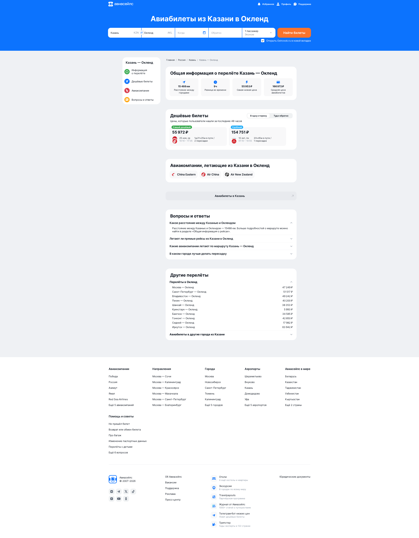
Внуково (250, 382)
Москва (209, 376)
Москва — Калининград (166, 382)
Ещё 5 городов (214, 405)
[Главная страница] (120, 4)
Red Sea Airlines (118, 399)
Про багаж (115, 435)
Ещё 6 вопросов (118, 452)
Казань (249, 387)
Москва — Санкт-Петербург (169, 399)
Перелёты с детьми (120, 446)
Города (210, 369)
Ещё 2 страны (293, 405)
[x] (126, 491)
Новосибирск (213, 382)
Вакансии (170, 482)
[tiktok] (133, 491)
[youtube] (119, 499)
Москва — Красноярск (165, 387)
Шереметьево (253, 376)
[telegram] (119, 491)
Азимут (113, 387)
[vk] (112, 491)
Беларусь (290, 376)
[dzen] (112, 499)
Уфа (247, 399)
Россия (113, 382)
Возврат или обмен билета (125, 429)
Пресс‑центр (173, 499)
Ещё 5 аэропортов (255, 405)
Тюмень (209, 393)
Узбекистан (292, 393)
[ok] (126, 499)
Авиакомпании (119, 369)
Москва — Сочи (161, 376)
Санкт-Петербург (215, 387)
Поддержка (172, 488)
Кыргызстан (292, 399)
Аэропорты (252, 369)
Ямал (112, 393)
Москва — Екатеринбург (167, 405)
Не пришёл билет (119, 423)
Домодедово (252, 393)
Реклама (170, 493)
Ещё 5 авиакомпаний (121, 405)
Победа (113, 376)
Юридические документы (295, 476)
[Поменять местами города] (141, 32)
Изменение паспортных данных (128, 441)
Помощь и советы (121, 416)
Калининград (213, 399)
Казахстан (291, 382)
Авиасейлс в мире (297, 369)
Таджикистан (293, 387)
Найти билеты (294, 33)
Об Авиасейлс (173, 476)
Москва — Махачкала (165, 393)
